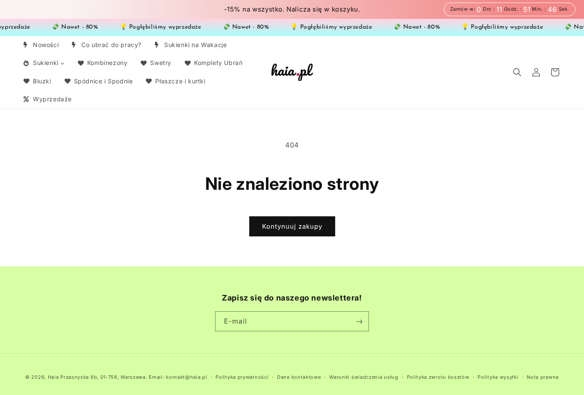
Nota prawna (543, 377)
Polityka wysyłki (498, 377)
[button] (517, 72)
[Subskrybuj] (359, 322)
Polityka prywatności (241, 377)
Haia (53, 377)
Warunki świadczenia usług (363, 377)
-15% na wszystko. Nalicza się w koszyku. (292, 9)
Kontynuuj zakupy (292, 226)
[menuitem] (40, 45)
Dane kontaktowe (299, 377)
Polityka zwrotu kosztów (438, 377)
